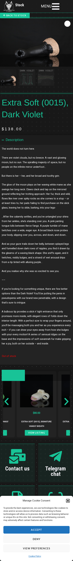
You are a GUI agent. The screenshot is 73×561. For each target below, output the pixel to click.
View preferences (36, 548)
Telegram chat (55, 471)
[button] (68, 500)
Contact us (17, 468)
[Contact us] (17, 456)
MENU (46, 6)
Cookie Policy (35, 556)
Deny (36, 539)
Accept (36, 529)
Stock (19, 5)
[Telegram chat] (55, 456)
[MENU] (55, 6)
